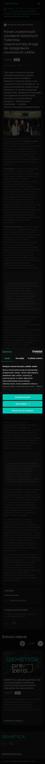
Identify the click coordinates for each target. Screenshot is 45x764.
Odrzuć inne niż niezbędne (22, 411)
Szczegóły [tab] (20, 358)
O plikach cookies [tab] (35, 358)
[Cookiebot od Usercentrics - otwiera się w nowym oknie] (32, 351)
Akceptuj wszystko (22, 397)
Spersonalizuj (21, 404)
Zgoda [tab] (7, 358)
